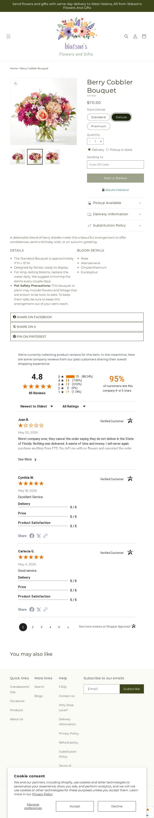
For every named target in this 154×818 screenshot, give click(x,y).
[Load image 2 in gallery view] (35, 156)
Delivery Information (67, 721)
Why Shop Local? (66, 707)
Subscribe (132, 689)
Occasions (17, 701)
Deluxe (121, 117)
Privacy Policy (42, 794)
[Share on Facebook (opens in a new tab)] (31, 536)
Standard (98, 117)
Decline (117, 806)
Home (14, 68)
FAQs (63, 687)
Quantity (93, 135)
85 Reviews (42, 393)
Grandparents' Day (20, 689)
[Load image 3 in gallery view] (52, 156)
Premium (98, 126)
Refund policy (68, 742)
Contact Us (67, 696)
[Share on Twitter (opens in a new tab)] (38, 536)
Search (39, 687)
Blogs (38, 696)
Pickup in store (121, 150)
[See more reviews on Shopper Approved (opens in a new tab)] (45, 536)
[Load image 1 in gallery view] (17, 156)
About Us (16, 719)
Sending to (101, 157)
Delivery (98, 150)
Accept (75, 806)
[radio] (77, 376)
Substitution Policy (67, 754)
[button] (8, 36)
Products (16, 710)
